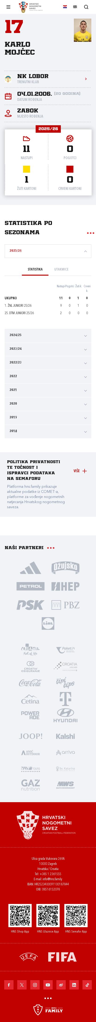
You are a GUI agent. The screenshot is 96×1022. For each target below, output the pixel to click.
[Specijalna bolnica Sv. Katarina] (65, 768)
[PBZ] (65, 604)
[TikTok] (87, 984)
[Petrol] (30, 586)
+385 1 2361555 (50, 874)
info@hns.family (52, 879)
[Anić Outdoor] (30, 752)
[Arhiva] (86, 7)
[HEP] (65, 586)
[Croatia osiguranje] (30, 666)
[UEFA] (28, 957)
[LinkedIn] (74, 984)
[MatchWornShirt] (65, 785)
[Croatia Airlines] (65, 666)
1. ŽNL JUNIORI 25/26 (18, 306)
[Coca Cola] (30, 682)
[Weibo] (61, 984)
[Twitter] (22, 984)
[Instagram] (35, 984)
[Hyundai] (65, 715)
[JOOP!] (30, 736)
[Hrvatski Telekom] (65, 699)
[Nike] (30, 567)
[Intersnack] (65, 682)
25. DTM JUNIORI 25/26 (19, 313)
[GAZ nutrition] (30, 785)
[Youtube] (48, 984)
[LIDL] (48, 623)
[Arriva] (65, 752)
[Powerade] (30, 715)
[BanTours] (30, 768)
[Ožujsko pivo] (65, 567)
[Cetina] (30, 699)
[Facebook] (9, 984)
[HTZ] (30, 650)
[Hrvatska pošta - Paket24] (65, 650)
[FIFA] (62, 957)
